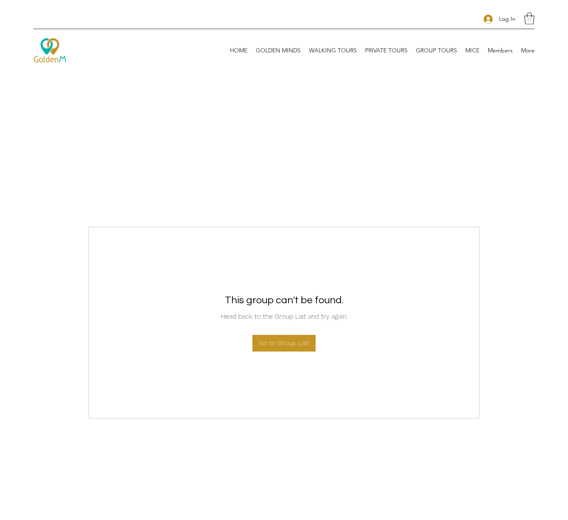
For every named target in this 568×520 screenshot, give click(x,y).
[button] (529, 18)
